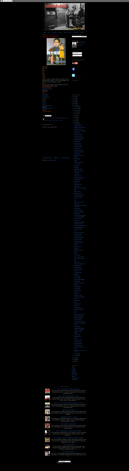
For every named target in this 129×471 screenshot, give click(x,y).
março (75, 122)
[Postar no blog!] (47, 115)
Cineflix (73, 367)
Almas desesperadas (78, 139)
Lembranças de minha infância (80, 225)
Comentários (76, 55)
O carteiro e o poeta (78, 340)
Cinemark (74, 368)
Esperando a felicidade (78, 317)
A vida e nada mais (77, 175)
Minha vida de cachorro (78, 249)
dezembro (76, 106)
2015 (74, 100)
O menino (76, 298)
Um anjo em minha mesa (79, 309)
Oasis (75, 260)
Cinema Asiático (55, 120)
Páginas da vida (77, 141)
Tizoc (75, 200)
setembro (76, 112)
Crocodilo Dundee (77, 307)
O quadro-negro (77, 288)
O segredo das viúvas (78, 134)
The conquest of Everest (79, 151)
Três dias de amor (77, 235)
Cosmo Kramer (81, 42)
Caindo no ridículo (77, 179)
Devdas (75, 302)
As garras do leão (77, 246)
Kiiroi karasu (76, 203)
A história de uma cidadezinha (80, 130)
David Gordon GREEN (68, 451)
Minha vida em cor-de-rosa (79, 258)
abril (75, 120)
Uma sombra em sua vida (79, 201)
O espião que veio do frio (79, 155)
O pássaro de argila (78, 331)
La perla (75, 324)
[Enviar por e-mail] (45, 115)
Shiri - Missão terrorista (78, 237)
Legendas (44, 109)
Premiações (54, 32)
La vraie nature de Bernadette (80, 323)
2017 (74, 96)
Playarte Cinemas (75, 377)
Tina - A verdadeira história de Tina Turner (68, 430)
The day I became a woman (79, 314)
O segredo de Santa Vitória (79, 222)
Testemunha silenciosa (78, 162)
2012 (74, 105)
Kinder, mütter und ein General (80, 188)
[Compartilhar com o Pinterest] (50, 115)
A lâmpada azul (77, 158)
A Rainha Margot (77, 124)
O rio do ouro (76, 270)
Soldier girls (76, 167)
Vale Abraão (76, 274)
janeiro (75, 355)
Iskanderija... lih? (77, 291)
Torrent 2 (44, 102)
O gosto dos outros (77, 341)
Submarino (44, 98)
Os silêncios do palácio (78, 316)
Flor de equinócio (77, 303)
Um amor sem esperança (79, 211)
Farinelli (75, 253)
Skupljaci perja (77, 281)
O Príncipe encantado (78, 150)
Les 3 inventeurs (77, 164)
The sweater (76, 165)
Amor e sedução (77, 277)
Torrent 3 (44, 104)
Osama (75, 348)
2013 (74, 103)
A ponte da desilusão (78, 343)
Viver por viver (77, 220)
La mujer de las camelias (79, 195)
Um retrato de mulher (78, 129)
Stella (75, 189)
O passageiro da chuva (78, 242)
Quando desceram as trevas (79, 127)
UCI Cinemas (74, 379)
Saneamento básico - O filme (68, 417)
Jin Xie (61, 120)
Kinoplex (73, 376)
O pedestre (76, 248)
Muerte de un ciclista (78, 295)
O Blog (44, 32)
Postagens (76, 53)
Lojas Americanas (45, 97)
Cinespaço (74, 370)
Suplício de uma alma (78, 125)
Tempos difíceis (77, 276)
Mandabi (75, 333)
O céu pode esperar (78, 229)
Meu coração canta (77, 234)
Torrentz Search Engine (46, 105)
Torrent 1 (44, 101)
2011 (74, 357)
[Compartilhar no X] (48, 115)
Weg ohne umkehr (77, 193)
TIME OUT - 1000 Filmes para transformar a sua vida (68, 403)
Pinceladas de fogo (77, 239)
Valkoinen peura (77, 208)
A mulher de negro (77, 184)
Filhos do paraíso (77, 289)
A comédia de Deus (78, 272)
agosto (75, 113)
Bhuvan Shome (77, 300)
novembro (76, 108)
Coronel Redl (76, 174)
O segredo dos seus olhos (79, 347)
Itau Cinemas (74, 374)
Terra (75, 312)
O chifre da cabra (77, 286)
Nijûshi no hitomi (77, 191)
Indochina (76, 251)
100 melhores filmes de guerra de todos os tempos (69, 437)
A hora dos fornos (77, 267)
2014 (74, 101)
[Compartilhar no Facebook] (49, 115)
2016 (74, 98)
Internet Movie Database (47, 88)
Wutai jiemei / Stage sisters (50, 36)
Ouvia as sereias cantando (79, 321)
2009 (74, 361)
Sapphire (75, 157)
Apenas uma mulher (78, 218)
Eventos (82, 32)
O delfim (75, 338)
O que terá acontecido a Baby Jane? (68, 396)
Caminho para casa (78, 241)
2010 (74, 359)
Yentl (75, 230)
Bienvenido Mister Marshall (79, 296)
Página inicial (56, 157)
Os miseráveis (77, 255)
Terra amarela (76, 262)
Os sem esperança (77, 345)
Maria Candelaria (77, 326)
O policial (76, 244)
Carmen (75, 160)
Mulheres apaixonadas (78, 223)
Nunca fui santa (77, 148)
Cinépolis (73, 371)
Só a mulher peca (77, 143)
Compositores (76, 32)
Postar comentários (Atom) (51, 160)
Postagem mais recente (47, 157)
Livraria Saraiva (45, 95)
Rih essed (76, 284)
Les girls (75, 198)
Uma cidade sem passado (79, 177)
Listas (49, 32)
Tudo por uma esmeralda (79, 232)
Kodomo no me (77, 186)
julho (75, 115)
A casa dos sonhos (68, 444)
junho (75, 117)
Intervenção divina (77, 336)
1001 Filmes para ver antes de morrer (69, 389)
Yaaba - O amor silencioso (79, 283)
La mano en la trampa (78, 269)
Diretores (60, 32)
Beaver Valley (76, 153)
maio (75, 118)
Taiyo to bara (76, 182)
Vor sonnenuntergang (78, 196)
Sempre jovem (77, 132)
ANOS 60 (50, 120)
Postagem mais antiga (65, 157)
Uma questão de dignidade (79, 279)
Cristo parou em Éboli (78, 169)
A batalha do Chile (77, 265)
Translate (69, 462)
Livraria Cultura (45, 94)
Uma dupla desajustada (78, 227)
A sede (75, 310)
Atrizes (70, 32)
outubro (76, 110)
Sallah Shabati (77, 213)
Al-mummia (76, 293)
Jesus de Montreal (77, 319)
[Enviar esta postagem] (43, 119)
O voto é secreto (77, 334)
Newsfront (76, 305)
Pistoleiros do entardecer (69, 423)
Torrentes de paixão (78, 144)
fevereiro (76, 353)
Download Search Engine (47, 108)
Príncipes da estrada (68, 410)
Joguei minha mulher (78, 136)
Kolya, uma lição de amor (79, 256)
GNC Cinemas (74, 373)
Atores (65, 32)
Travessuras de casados (79, 137)
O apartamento (77, 181)
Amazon (44, 93)
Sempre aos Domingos (78, 210)
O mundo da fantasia (78, 146)
